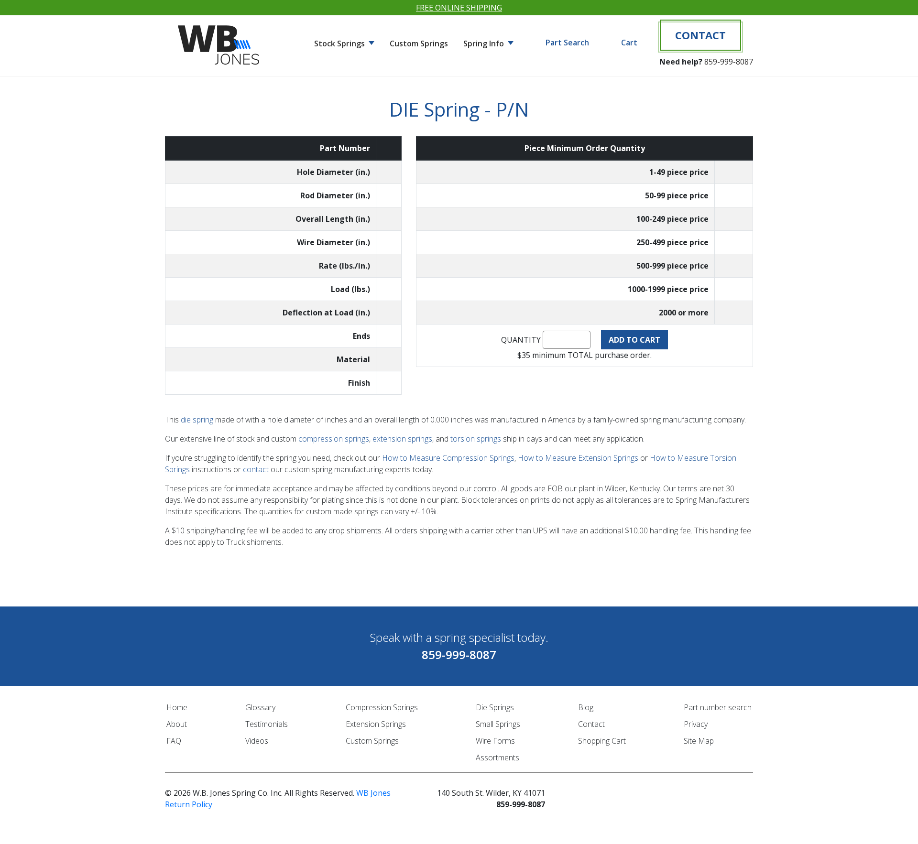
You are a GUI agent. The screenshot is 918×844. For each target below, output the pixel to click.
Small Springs (498, 724)
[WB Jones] (220, 41)
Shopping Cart (602, 741)
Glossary (260, 707)
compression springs (333, 438)
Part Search (567, 42)
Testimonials (266, 724)
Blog (585, 707)
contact (256, 469)
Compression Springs (382, 707)
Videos (256, 741)
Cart (629, 42)
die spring (197, 419)
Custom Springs (419, 43)
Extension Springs (376, 724)
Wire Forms (495, 741)
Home (176, 707)
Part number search (718, 707)
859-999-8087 (728, 61)
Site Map (699, 741)
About (176, 724)
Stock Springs (340, 43)
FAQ (173, 741)
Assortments (497, 757)
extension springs (402, 438)
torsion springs (475, 438)
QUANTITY (521, 340)
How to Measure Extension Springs (578, 458)
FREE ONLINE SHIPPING (459, 7)
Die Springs (495, 707)
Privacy (696, 724)
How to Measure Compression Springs (448, 458)
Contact (700, 35)
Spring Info (484, 43)
